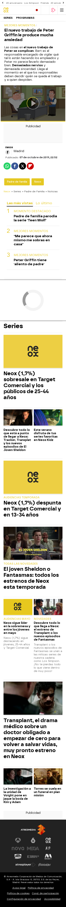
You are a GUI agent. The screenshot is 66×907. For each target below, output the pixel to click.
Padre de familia (17, 181)
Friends (45, 3)
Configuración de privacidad (24, 899)
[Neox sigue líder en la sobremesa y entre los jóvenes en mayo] (18, 607)
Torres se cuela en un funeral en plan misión (47, 792)
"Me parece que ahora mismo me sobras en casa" (33, 240)
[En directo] (37, 10)
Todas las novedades (21, 563)
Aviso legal (19, 888)
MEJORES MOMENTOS (31, 231)
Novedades (42, 618)
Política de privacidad (41, 888)
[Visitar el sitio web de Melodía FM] (48, 856)
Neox (37, 181)
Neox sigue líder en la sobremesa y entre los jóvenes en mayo (17, 628)
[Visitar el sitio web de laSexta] (33, 840)
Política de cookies (18, 893)
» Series (16, 191)
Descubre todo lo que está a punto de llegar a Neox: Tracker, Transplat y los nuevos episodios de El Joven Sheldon (17, 440)
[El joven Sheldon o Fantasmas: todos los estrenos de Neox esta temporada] (33, 544)
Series (8, 17)
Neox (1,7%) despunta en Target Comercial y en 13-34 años (32, 509)
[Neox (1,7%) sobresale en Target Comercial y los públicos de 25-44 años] (33, 352)
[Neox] (17, 10)
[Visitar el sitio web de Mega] (33, 848)
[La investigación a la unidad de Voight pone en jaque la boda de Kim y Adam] (18, 776)
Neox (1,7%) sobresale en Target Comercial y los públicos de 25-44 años (29, 385)
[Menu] (62, 10)
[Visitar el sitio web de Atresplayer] (25, 864)
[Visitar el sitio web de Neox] (48, 840)
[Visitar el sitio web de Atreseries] (48, 848)
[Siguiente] (63, 3)
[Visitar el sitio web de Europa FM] (33, 856)
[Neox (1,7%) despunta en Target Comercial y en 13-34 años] (33, 478)
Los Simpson (31, 3)
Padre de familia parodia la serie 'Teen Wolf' (35, 218)
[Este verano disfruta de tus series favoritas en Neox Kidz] (48, 417)
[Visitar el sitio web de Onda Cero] (18, 856)
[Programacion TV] (45, 10)
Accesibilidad (52, 899)
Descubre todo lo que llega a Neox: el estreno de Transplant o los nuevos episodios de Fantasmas (47, 631)
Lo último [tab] (44, 203)
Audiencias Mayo (17, 618)
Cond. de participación (45, 893)
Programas (25, 17)
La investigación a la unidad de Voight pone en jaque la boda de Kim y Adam (17, 795)
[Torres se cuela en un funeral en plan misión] (48, 776)
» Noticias (52, 191)
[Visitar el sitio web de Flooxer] (44, 864)
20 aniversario (14, 3)
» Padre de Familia (33, 191)
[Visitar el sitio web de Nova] (18, 848)
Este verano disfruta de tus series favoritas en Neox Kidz (46, 435)
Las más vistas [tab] (20, 203)
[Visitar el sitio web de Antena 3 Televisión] (18, 840)
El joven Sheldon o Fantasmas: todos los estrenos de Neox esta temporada (31, 578)
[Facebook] (7, 152)
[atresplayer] (53, 10)
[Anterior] (2, 3)
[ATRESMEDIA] (33, 829)
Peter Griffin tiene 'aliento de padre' (30, 262)
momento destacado (32, 211)
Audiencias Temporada (22, 497)
